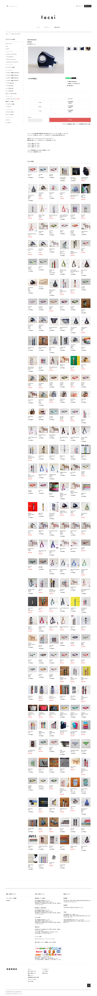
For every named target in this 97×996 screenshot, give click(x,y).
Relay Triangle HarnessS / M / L (64, 627)
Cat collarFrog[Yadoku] (51, 232)
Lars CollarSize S (51, 646)
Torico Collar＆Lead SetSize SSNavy (84, 698)
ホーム (38, 27)
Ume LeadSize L (40, 590)
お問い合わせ (57, 27)
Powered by (7, 993)
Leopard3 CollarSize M (63, 178)
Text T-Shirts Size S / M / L (83, 732)
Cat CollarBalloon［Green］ (30, 268)
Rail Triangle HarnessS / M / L (32, 234)
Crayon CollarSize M (62, 865)
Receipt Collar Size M (41, 770)
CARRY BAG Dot (83, 400)
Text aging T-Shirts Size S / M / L (31, 751)
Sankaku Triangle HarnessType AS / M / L (84, 571)
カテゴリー (46, 27)
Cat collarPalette (62, 231)
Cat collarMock (62, 660)
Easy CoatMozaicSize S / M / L (30, 628)
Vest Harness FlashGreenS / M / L (41, 401)
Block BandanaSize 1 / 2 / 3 (84, 751)
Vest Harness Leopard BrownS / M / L (41, 194)
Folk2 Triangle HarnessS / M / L (75, 438)
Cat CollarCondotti (83, 287)
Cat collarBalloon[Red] (51, 308)
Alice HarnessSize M (84, 531)
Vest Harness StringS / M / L (51, 194)
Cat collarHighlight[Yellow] (30, 787)
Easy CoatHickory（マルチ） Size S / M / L (52, 697)
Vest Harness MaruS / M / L (30, 251)
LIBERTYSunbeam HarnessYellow (31, 644)
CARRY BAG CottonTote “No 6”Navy (52, 714)
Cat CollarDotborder (40, 307)
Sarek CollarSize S (83, 627)
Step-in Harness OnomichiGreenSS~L (52, 291)
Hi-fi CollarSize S (72, 368)
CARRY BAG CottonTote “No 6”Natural (31, 714)
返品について (75, 124)
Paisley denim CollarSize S (53, 328)
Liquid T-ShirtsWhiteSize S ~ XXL (30, 866)
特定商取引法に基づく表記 (84, 124)
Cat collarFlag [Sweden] (41, 786)
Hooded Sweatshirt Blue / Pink (63, 732)
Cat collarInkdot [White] (83, 643)
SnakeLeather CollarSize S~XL (62, 751)
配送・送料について (32, 973)
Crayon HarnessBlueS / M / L (74, 532)
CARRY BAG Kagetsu (62, 400)
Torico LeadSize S (73, 627)
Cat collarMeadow (51, 786)
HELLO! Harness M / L (74, 549)
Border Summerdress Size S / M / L (75, 196)
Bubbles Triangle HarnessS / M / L (63, 271)
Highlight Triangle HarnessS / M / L (52, 476)
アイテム (88, 6)
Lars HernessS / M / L (30, 400)
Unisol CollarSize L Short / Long (30, 609)
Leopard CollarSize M (62, 348)
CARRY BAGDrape (73, 400)
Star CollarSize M (73, 829)
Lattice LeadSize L (30, 732)
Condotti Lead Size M (73, 609)
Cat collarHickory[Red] (72, 384)
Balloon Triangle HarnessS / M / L (42, 216)
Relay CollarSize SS (30, 697)
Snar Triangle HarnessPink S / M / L (53, 570)
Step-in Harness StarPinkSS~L (84, 272)
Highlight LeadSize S (84, 457)
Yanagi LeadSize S (30, 847)
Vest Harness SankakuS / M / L (41, 251)
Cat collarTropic (72, 660)
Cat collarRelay (40, 675)
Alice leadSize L (40, 609)
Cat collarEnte (30, 175)
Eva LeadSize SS (40, 646)
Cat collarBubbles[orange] (72, 232)
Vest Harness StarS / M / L (30, 532)
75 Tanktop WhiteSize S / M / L (83, 196)
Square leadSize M (62, 770)
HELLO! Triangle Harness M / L (52, 552)
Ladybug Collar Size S (52, 457)
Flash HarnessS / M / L (52, 249)
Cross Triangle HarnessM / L (64, 609)
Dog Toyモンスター (41, 829)
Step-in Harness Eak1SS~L (84, 847)
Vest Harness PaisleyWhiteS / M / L (41, 327)
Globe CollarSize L (30, 809)
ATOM (32, 981)
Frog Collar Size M (83, 310)
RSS (29, 981)
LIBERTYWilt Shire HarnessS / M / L (74, 492)
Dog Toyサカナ (50, 829)
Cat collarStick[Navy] (72, 418)
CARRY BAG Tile (30, 417)
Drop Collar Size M (73, 216)
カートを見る (45, 971)
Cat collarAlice (30, 567)
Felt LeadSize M (83, 829)
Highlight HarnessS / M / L (63, 473)
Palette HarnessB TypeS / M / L (31, 549)
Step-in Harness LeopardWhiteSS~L (31, 197)
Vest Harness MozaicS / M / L (30, 384)
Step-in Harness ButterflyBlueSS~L (84, 810)
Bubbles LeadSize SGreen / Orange (52, 271)
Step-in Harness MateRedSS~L (52, 349)
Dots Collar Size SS (73, 178)
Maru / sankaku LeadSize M (53, 216)
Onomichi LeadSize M (63, 697)
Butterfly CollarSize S (52, 809)
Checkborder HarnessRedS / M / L (53, 532)
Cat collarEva (40, 175)
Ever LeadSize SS (51, 770)
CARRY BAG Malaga (41, 417)
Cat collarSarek (30, 660)
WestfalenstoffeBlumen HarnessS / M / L (63, 532)
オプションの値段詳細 (67, 124)
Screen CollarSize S (41, 457)
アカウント (80, 6)
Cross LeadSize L (62, 847)
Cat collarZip (40, 491)
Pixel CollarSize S (73, 290)
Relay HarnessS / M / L (73, 767)
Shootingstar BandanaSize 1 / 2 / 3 (75, 751)
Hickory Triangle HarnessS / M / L (84, 438)
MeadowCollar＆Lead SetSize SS (63, 678)
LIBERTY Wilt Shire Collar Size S (31, 514)
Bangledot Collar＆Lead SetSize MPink (63, 790)
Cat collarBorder (83, 548)
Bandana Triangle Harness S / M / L (31, 590)
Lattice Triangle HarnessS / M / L (32, 438)
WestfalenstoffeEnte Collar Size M (84, 609)
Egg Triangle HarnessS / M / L (43, 475)
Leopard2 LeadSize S (31, 348)
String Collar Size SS (62, 590)
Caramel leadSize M (41, 865)
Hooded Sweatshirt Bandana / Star (84, 178)
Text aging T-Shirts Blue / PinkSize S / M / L (74, 732)
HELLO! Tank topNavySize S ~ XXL (74, 790)
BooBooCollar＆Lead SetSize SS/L (74, 252)
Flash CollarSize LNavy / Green (62, 252)
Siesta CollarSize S (73, 697)
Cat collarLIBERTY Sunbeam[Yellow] (63, 714)
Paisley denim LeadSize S (63, 328)
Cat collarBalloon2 (51, 175)
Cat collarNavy (62, 307)
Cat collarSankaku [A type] (83, 472)
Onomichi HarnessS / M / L (42, 435)
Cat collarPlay (40, 267)
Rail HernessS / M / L (41, 232)
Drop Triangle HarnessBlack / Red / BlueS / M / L (64, 216)
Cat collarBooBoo (40, 660)
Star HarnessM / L (73, 473)
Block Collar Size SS (30, 770)
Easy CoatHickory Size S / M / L (41, 697)
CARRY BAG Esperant (51, 400)
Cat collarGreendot (51, 417)
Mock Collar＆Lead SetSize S (84, 678)
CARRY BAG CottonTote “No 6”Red (42, 714)
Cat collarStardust (72, 643)
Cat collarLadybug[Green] (62, 384)
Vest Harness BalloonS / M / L (62, 194)
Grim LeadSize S (83, 348)
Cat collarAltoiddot (30, 491)
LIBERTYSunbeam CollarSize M (42, 732)
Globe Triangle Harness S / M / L (75, 570)
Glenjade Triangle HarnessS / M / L (63, 570)
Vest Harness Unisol (51, 863)
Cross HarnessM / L (63, 549)
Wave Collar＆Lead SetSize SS (74, 678)
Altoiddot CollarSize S (31, 829)
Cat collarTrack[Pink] (83, 249)
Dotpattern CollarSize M (74, 847)
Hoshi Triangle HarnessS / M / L (53, 627)
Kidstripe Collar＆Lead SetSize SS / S (31, 457)
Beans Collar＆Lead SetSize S (63, 291)
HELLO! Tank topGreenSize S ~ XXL (84, 790)
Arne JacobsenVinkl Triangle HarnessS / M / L (75, 271)
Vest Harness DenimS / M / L (73, 512)
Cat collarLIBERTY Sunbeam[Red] (84, 714)
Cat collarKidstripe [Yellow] (62, 418)
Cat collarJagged (72, 307)
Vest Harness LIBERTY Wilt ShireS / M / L (63, 512)
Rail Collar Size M (83, 216)
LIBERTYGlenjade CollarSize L (52, 732)
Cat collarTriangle (62, 643)
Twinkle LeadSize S (62, 457)
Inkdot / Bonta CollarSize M (42, 348)
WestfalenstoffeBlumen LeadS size (31, 368)
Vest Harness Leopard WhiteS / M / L (73, 346)
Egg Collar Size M (72, 457)
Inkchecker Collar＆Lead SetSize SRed (84, 771)
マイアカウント (45, 969)
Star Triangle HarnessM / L (64, 438)
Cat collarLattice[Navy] (51, 748)
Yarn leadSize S (40, 809)
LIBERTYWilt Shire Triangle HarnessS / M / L (63, 495)
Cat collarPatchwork (41, 567)
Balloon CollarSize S (30, 216)
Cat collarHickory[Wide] (83, 384)
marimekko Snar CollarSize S (43, 847)
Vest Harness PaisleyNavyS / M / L (30, 327)
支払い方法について (32, 971)
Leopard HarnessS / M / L (84, 232)
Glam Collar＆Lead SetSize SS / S (31, 476)
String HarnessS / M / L (73, 588)
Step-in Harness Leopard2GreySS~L (84, 329)
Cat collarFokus (83, 660)
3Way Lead (41, 286)
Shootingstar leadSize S (63, 809)
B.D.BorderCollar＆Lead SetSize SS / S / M (52, 590)
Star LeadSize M (62, 829)
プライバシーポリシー (32, 979)
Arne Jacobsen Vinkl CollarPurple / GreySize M (52, 515)
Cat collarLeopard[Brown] (51, 384)
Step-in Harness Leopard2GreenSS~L (74, 329)
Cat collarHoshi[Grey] (30, 675)
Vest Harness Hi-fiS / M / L (83, 366)
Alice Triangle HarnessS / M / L (53, 609)
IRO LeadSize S (51, 494)
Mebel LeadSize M (83, 420)
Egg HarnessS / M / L (41, 531)
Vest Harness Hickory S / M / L (41, 384)
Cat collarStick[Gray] (40, 748)
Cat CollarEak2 (30, 307)
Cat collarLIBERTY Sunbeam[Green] (74, 714)
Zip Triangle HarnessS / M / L (42, 551)
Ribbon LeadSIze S (83, 494)
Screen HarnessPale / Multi (52, 435)
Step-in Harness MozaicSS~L (84, 514)
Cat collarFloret (51, 660)
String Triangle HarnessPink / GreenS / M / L (85, 590)
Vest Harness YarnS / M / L (73, 807)
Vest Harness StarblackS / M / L (30, 289)
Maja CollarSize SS (41, 514)
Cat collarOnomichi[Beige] (51, 675)
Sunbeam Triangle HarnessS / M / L (42, 628)
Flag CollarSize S (51, 847)
